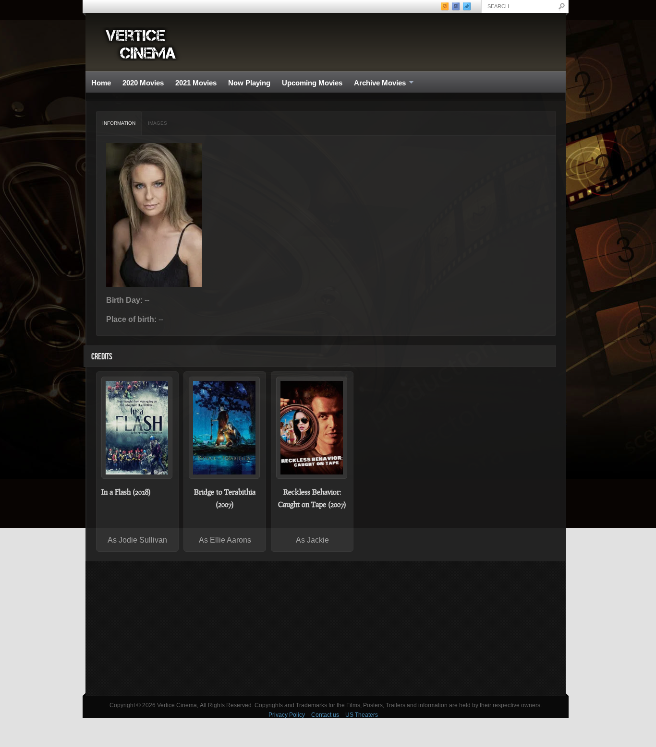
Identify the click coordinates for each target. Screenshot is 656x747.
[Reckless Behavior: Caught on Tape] (312, 428)
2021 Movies (196, 83)
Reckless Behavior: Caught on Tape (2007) (312, 498)
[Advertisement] (325, 628)
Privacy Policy (286, 714)
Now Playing (249, 83)
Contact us (325, 714)
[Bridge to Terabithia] (225, 428)
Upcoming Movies (312, 83)
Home (101, 83)
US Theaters (361, 714)
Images (157, 123)
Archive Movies (377, 83)
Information (118, 123)
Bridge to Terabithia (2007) (224, 498)
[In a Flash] (137, 428)
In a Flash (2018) (126, 491)
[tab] (119, 123)
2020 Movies (143, 83)
